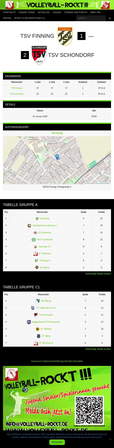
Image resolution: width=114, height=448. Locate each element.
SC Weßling (46, 329)
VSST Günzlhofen (45, 240)
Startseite (9, 12)
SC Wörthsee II (46, 343)
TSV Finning (16, 88)
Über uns (95, 12)
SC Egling (46, 336)
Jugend (57, 12)
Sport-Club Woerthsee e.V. (29, 18)
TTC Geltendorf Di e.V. (46, 308)
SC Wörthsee (45, 254)
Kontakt (68, 361)
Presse (7, 18)
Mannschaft (42, 212)
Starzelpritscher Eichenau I (45, 226)
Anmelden (78, 361)
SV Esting (44, 219)
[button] (57, 157)
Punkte (101, 212)
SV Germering (44, 233)
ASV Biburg (46, 301)
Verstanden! (57, 442)
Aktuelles (44, 12)
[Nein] (110, 439)
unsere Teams (27, 12)
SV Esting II (44, 261)
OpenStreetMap (100, 183)
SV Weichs (45, 268)
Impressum (36, 361)
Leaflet (87, 183)
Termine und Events (75, 12)
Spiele (83, 212)
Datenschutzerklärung (53, 361)
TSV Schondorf (17, 94)
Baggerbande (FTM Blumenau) (46, 322)
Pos (6, 212)
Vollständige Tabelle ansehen (98, 274)
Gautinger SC (45, 247)
